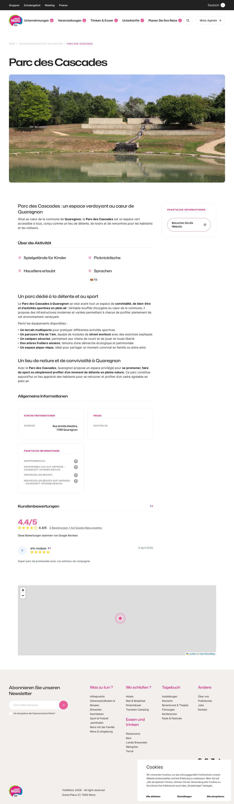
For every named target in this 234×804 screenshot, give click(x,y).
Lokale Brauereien (136, 742)
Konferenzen (169, 713)
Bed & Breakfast (135, 700)
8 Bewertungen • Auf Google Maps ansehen (76, 527)
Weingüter (132, 746)
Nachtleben (97, 713)
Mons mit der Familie (102, 727)
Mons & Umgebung (101, 731)
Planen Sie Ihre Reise (162, 20)
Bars (128, 738)
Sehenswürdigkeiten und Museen (41, 43)
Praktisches (205, 700)
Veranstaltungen (69, 20)
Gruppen (14, 5)
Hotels (129, 696)
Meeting (50, 5)
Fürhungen (168, 709)
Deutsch (213, 5)
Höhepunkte (97, 696)
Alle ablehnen (153, 796)
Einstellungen (184, 796)
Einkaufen (96, 709)
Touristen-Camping (137, 709)
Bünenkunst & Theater (175, 705)
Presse (63, 5)
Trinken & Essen (101, 20)
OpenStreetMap (207, 653)
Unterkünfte (130, 20)
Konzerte (167, 700)
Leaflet (192, 653)
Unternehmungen (36, 20)
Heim (12, 43)
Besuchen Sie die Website (182, 224)
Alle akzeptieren (215, 796)
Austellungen (169, 696)
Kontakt (202, 709)
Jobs (201, 705)
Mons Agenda (208, 20)
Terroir (130, 751)
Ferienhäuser (133, 705)
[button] (120, 618)
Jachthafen (96, 722)
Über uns (203, 696)
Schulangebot (32, 5)
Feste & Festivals (172, 718)
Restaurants (133, 733)
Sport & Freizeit (99, 718)
